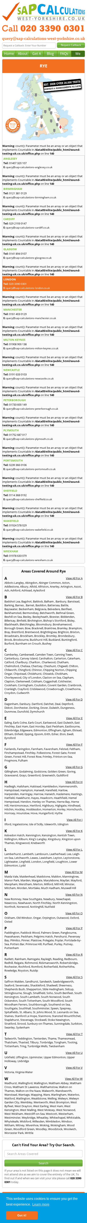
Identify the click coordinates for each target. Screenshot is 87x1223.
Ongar (37, 918)
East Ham (22, 726)
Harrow (38, 794)
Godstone (40, 771)
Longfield (48, 862)
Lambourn (41, 854)
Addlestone (11, 586)
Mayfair (64, 880)
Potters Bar (17, 944)
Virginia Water (24, 1072)
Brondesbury (66, 636)
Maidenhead (27, 876)
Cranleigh (10, 689)
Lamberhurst (12, 854)
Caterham (73, 658)
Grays (22, 775)
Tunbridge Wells (37, 1046)
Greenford (34, 775)
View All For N (74, 894)
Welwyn (63, 1098)
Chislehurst (34, 674)
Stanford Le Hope (26, 1016)
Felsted (63, 749)
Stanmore (44, 1016)
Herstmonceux (19, 805)
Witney (20, 1125)
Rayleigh (46, 959)
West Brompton (59, 1102)
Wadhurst (10, 1083)
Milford (48, 884)
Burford (9, 643)
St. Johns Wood (42, 1012)
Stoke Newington (58, 1020)
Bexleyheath (40, 617)
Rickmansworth (48, 963)
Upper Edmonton (55, 1057)
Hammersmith (68, 786)
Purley (58, 944)
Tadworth (10, 1038)
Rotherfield (51, 967)
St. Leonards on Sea (65, 1012)
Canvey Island (29, 658)
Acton (65, 583)
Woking (44, 1125)
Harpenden (11, 794)
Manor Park (11, 880)
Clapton (9, 681)
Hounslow (22, 813)
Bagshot (26, 601)
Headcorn (46, 798)
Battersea (54, 605)
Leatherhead (57, 854)
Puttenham (11, 948)
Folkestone (44, 753)
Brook (8, 640)
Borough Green (14, 628)
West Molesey (46, 1110)
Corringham (25, 685)
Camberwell (26, 654)
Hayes (35, 798)
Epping (28, 734)
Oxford (74, 918)
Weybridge (28, 1117)
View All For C (74, 650)
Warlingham (58, 1095)
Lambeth (28, 854)
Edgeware (26, 730)
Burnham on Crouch (28, 643)
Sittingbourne (13, 993)
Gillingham (11, 771)
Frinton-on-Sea (62, 757)
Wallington (40, 1083)
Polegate (48, 940)
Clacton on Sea (51, 677)
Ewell (70, 734)
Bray (7, 632)
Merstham (25, 884)
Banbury (61, 601)
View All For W (74, 1079)
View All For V (74, 1068)
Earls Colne (20, 722)
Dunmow (10, 711)
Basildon (40, 605)
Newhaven (24, 903)
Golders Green (57, 771)
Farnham (37, 749)
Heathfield (60, 798)
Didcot (8, 708)
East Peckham (55, 726)
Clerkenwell (23, 681)
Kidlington (10, 839)
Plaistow (36, 940)
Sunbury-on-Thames (40, 1024)
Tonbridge (46, 1042)
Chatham (62, 662)
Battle (64, 605)
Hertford (35, 805)
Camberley (11, 654)
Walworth (48, 1091)
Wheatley (42, 1117)
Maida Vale (11, 876)
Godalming (26, 771)
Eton (63, 734)
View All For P (74, 928)
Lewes (34, 858)
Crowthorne (72, 689)
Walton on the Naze (28, 1091)
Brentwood (32, 632)
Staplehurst (11, 1020)
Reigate (18, 963)
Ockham (9, 918)
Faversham (51, 749)
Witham (9, 1125)
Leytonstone (71, 858)
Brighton (63, 632)
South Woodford (53, 1001)
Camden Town (44, 654)
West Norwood (65, 1110)
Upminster (35, 1057)
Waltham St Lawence (26, 1087)
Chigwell (62, 666)
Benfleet (66, 609)
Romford (36, 967)
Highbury (48, 805)
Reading (58, 959)
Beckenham (26, 609)
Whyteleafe (11, 1121)
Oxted (8, 921)
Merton (38, 884)
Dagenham (11, 704)
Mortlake (34, 888)
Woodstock (55, 1129)
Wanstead (10, 1095)
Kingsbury (54, 839)
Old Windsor (24, 918)
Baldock (38, 601)
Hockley (20, 809)
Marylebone (51, 880)
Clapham (67, 677)
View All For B (74, 597)
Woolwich (70, 1129)
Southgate (11, 1008)
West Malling (28, 1110)
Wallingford (25, 1083)
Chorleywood (12, 677)
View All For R (74, 954)
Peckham (27, 936)
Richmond (31, 963)
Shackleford (37, 985)
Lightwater (11, 862)
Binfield (21, 620)
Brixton (74, 632)
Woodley (41, 1129)
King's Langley (38, 839)
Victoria (9, 1072)
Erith (47, 734)
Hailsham (23, 786)
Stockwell (40, 1020)
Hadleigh (10, 786)
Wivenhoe (32, 1125)
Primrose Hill (34, 944)
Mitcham (10, 888)
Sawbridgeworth (63, 981)
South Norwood (51, 997)
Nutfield (50, 907)
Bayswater (11, 609)
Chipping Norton (53, 670)
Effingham (54, 730)
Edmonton (40, 730)
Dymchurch (37, 711)
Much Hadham (50, 888)
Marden (25, 880)
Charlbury (21, 662)
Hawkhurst (23, 798)
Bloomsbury (44, 624)
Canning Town (63, 654)
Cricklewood (37, 689)
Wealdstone (38, 1098)
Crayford (23, 689)
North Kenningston (65, 903)
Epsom (38, 734)
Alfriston (43, 586)
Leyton (57, 858)
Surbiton (76, 1024)
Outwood (63, 918)
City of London (32, 677)
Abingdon (31, 583)
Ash (6, 590)
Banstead (73, 601)
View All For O (74, 913)
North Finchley (42, 903)
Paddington (11, 933)
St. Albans (25, 1012)
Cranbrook (74, 685)
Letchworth (21, 858)
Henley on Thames (44, 802)
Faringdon (23, 749)
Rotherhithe (66, 967)
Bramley (62, 628)
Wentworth (41, 1102)
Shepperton (33, 989)
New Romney (12, 899)
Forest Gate (59, 753)
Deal (57, 704)
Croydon (9, 693)
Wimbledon (53, 1121)
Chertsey (36, 666)
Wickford (25, 1121)
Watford (9, 1098)
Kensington (49, 835)
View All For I (75, 820)
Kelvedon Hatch (14, 835)
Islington (62, 824)
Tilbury (34, 1042)
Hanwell (39, 790)
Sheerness (65, 985)
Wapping (36, 1095)
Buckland (54, 640)
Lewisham (45, 858)
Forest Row (34, 757)
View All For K (74, 831)
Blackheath (11, 624)
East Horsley (37, 726)
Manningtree (70, 876)
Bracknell (37, 628)
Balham (49, 601)
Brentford (17, 632)
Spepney (65, 1008)
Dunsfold (23, 711)
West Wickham (13, 1114)
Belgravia (40, 609)
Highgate (61, 805)
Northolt (9, 907)
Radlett (9, 959)
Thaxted (23, 1042)
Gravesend (11, 775)
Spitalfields (11, 1012)
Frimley (47, 757)
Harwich (50, 794)
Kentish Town (65, 835)
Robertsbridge (69, 963)
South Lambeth (30, 997)
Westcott (51, 1114)
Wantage (24, 1095)
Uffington (22, 1057)
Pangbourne (68, 933)
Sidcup (69, 989)
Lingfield (24, 862)
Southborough (38, 1004)
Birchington (34, 620)
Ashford (15, 590)
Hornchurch (74, 809)
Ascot (77, 586)
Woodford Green (23, 1129)
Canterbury (11, 658)
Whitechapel (57, 1117)
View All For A (74, 578)
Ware (46, 1095)
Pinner (25, 940)
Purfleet (48, 944)
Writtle (29, 1133)
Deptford (67, 704)
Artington (67, 586)
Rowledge (10, 970)
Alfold (33, 586)
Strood (21, 1024)
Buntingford (69, 640)
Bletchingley (27, 624)
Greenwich (48, 775)
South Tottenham (30, 1001)
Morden (22, 888)
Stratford (10, 1024)
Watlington (23, 1098)
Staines (9, 1016)
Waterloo (73, 1095)
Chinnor (37, 670)
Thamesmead (66, 1038)
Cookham (10, 685)
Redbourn (70, 959)
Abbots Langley (14, 583)
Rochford (24, 967)
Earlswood (49, 722)
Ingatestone (20, 824)
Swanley (9, 1027)
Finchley (30, 753)
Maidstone (43, 876)
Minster (69, 884)
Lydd (22, 865)
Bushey (47, 643)
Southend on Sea (59, 1004)
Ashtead (27, 590)
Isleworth (50, 824)
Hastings (76, 794)
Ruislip (34, 970)
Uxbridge (23, 1061)
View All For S (74, 977)
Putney (68, 944)
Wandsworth (63, 1091)
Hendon (25, 802)
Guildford (62, 775)
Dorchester (21, 708)
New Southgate (32, 899)
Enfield (19, 734)
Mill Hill (58, 884)
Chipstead (20, 674)
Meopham (11, 884)
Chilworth (10, 670)
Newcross (10, 903)
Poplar (59, 940)
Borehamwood (62, 624)
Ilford (7, 824)
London (36, 862)
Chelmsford (11, 666)
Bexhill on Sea (13, 617)
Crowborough (55, 689)
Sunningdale (62, 1024)
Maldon (56, 876)
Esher (55, 734)
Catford (9, 662)
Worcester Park (14, 1133)
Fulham (23, 760)
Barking (9, 605)
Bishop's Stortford (54, 620)
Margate (37, 880)
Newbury (49, 899)
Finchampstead (14, 753)
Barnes (19, 605)
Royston (23, 970)
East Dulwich (65, 722)
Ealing (8, 722)
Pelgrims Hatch (43, 936)
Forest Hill (19, 757)
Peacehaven (12, 936)
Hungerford (46, 813)
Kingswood (23, 843)
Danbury (24, 704)
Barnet (30, 605)
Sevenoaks (22, 985)
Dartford (37, 704)
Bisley (71, 620)
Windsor (66, 1121)
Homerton (49, 809)
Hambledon (49, 786)
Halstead (35, 786)
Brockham (26, 636)
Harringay (26, 794)
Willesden (38, 1121)
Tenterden (39, 1038)
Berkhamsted (12, 613)
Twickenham (57, 1046)
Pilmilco (15, 940)
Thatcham (10, 1042)
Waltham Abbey (59, 1083)
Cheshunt (50, 666)
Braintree (50, 628)
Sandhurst (31, 981)
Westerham (65, 1114)
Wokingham (58, 1125)
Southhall (25, 1008)
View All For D (74, 699)
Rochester (10, 967)
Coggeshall (50, 681)
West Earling (41, 1106)
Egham (67, 730)
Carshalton (46, 658)
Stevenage (26, 1020)
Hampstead (11, 790)
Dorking (34, 708)
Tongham (60, 1042)
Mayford (76, 880)
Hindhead (74, 805)
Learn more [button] (40, 1204)
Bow (27, 628)
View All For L (74, 849)
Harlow (62, 790)
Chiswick (48, 674)
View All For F (74, 744)
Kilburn (23, 839)
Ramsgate (33, 959)
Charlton (35, 662)
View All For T (74, 1034)
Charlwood (49, 662)
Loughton (62, 862)
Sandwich (45, 981)
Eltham (8, 734)
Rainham (20, 959)
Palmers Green (50, 933)
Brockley (39, 636)
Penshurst (60, 936)
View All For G (74, 767)
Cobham (36, 681)
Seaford (9, 985)
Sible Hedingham (53, 989)
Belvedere (54, 609)
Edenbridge (11, 730)
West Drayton (23, 1106)
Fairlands (10, 749)
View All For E (74, 718)
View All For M (74, 872)
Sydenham (23, 1027)
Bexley (27, 617)
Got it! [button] (21, 1215)
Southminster (40, 1008)
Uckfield (9, 1057)
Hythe (59, 813)
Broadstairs (11, 636)
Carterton (60, 658)
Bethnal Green (65, 613)
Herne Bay (63, 802)
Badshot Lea (12, 601)
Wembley (26, 1102)
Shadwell (51, 985)
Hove (34, 813)
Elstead (77, 730)
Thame (52, 1038)
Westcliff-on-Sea (34, 1114)
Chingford (24, 670)
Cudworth (23, 693)
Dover (44, 708)
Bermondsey (31, 613)
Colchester (64, 681)
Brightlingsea (48, 632)
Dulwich (54, 708)
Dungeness (67, 708)
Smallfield (39, 993)
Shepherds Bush (14, 989)
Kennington (33, 835)
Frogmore (10, 760)
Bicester (54, 617)
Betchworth (47, 613)
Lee (69, 854)
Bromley (51, 636)
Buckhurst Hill (38, 640)
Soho (49, 993)
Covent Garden (57, 685)
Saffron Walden (14, 981)
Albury (24, 586)
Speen (54, 1008)
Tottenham (11, 1046)
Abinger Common (50, 583)
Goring (71, 771)
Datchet (49, 704)
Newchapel (63, 899)
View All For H (74, 782)
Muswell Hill (68, 888)
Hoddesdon (33, 809)
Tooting (72, 1042)
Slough (27, 993)
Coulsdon (40, 685)
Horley (61, 809)
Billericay (9, 620)
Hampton (26, 790)
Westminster (12, 1117)
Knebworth (38, 843)
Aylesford (39, 590)
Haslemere (63, 794)
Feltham (74, 749)
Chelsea (25, 666)
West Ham (56, 1106)
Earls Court (35, 722)
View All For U (74, 1053)
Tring (23, 1046)
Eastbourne (72, 726)
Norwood (23, 907)
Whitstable (73, 1117)
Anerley (54, 586)
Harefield (51, 790)
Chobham (61, 674)
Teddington (25, 1038)
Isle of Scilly (36, 824)
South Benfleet (63, 993)
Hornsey (9, 813)
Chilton (73, 666)
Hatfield (9, 798)
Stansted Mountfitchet (66, 1016)
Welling (52, 1098)
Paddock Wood (30, 933)
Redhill (8, 963)
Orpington (48, 918)
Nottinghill (36, 907)
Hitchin (9, 809)
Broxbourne (21, 640)
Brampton (75, 628)
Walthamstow (49, 1087)
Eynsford (10, 738)
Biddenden (67, 617)
